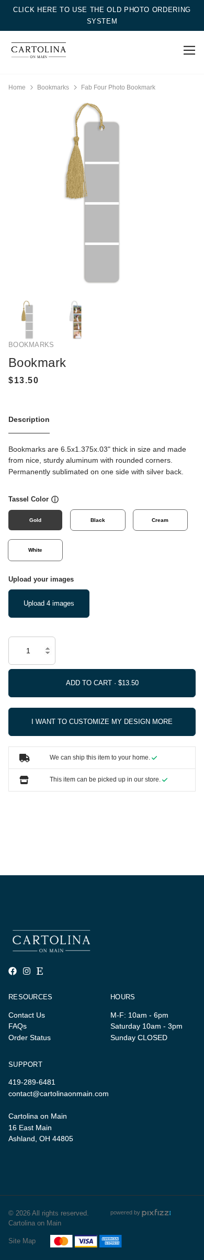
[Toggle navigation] (187, 50)
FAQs (17, 1026)
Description (29, 419)
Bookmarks (53, 87)
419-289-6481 (31, 1082)
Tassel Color (28, 499)
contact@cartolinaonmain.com (58, 1093)
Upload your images (41, 579)
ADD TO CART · (92, 683)
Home (17, 87)
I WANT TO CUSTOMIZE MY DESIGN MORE (102, 722)
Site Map (22, 1241)
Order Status (29, 1037)
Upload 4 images (49, 603)
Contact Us (26, 1015)
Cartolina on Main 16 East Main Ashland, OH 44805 (40, 1127)
